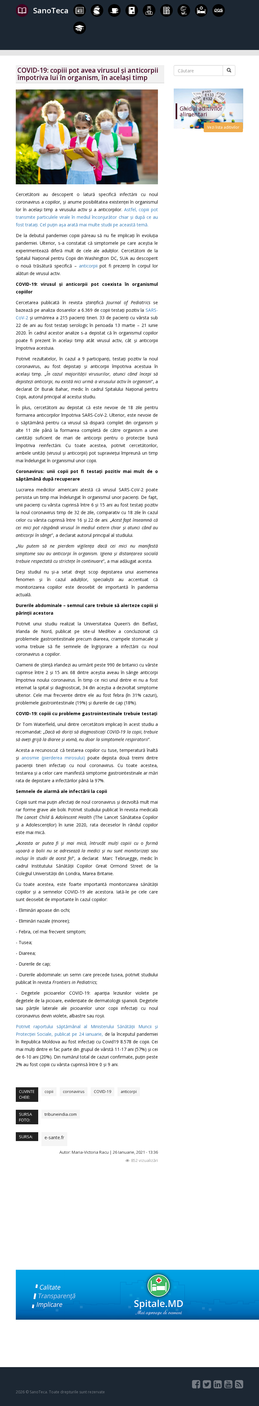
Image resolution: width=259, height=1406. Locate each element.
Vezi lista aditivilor (223, 127)
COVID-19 (102, 1091)
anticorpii (88, 266)
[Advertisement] (90, 1225)
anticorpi (129, 1091)
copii (49, 1091)
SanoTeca (51, 10)
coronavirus (73, 1091)
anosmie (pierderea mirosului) (53, 758)
